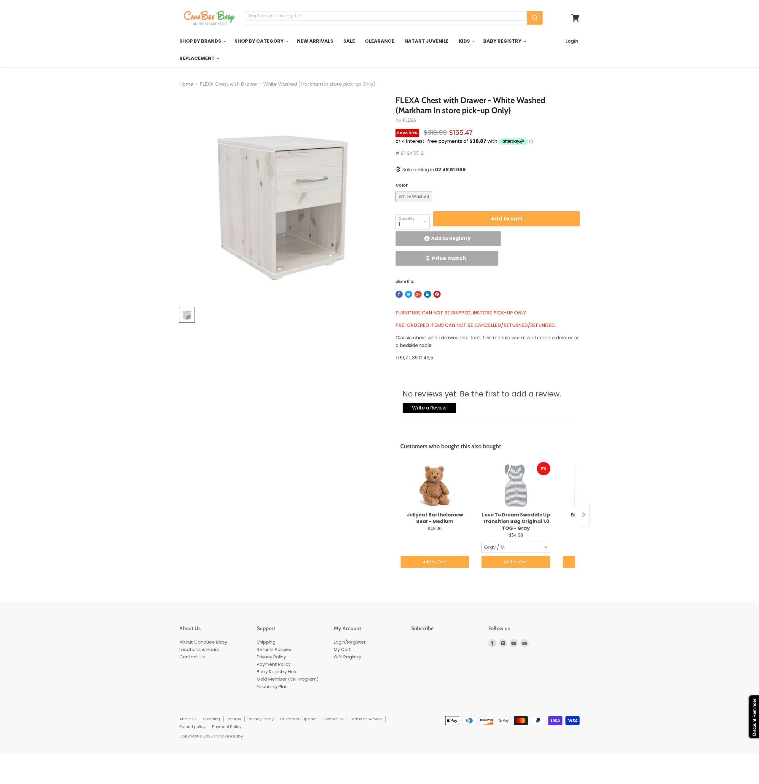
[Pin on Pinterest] (437, 294)
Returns (234, 719)
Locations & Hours (199, 649)
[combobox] (515, 547)
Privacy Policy (271, 657)
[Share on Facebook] (399, 294)
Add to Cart (435, 562)
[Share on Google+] (418, 294)
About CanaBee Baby (203, 642)
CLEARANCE (379, 41)
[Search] (535, 18)
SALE (349, 41)
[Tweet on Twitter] (408, 294)
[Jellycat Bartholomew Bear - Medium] (435, 485)
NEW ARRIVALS (315, 41)
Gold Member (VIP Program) (288, 679)
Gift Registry (347, 657)
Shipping (266, 642)
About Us (188, 719)
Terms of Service (366, 719)
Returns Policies (274, 649)
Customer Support (298, 719)
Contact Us (192, 657)
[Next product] (584, 515)
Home (186, 84)
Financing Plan (272, 686)
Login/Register (350, 642)
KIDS (465, 41)
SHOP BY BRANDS (200, 41)
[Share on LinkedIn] (427, 294)
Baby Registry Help (277, 671)
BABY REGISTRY (502, 41)
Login (571, 41)
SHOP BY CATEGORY (260, 41)
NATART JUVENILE (426, 41)
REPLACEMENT (197, 58)
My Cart (342, 649)
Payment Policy (274, 664)
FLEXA (409, 120)
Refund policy (192, 726)
